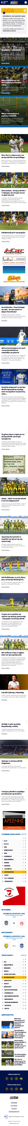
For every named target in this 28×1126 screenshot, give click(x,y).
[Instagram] (16, 1078)
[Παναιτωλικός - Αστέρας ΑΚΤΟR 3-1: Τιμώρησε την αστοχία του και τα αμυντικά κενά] (14, 180)
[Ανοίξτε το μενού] (25, 2)
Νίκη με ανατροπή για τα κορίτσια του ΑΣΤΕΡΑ (10, 115)
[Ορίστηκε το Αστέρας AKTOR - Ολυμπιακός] (14, 749)
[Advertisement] (14, 251)
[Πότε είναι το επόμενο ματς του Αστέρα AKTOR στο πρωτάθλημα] (14, 143)
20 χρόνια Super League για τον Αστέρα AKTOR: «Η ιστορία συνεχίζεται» (12, 436)
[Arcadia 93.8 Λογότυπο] (14, 2)
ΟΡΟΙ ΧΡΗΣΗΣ (14, 1105)
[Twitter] (11, 1078)
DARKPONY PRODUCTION (14, 1123)
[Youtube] (21, 1078)
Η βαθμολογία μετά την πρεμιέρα (13, 233)
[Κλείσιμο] (25, 10)
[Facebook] (6, 1078)
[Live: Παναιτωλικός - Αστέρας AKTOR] (7, 1053)
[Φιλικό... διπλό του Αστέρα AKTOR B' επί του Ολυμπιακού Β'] (14, 486)
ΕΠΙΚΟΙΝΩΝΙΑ (14, 1102)
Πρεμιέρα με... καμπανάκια (11, 50)
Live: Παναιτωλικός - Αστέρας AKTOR (20, 1055)
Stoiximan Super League (10, 834)
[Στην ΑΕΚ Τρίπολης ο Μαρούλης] (14, 682)
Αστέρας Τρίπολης (5, 93)
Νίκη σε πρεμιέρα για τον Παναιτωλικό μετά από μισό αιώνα (11, 82)
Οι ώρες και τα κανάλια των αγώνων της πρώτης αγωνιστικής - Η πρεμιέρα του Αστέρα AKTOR (13, 616)
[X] (11, 1089)
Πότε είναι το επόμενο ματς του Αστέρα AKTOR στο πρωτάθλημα (20, 1062)
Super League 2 (7, 955)
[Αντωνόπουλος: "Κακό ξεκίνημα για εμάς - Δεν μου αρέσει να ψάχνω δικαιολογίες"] (14, 295)
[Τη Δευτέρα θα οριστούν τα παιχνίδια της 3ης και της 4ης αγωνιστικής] (14, 525)
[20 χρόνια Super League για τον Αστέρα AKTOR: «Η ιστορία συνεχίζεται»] (14, 421)
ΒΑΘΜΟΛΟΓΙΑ (24, 834)
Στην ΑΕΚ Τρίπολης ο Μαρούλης (12, 692)
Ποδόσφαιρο (4, 320)
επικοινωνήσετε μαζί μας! (9, 31)
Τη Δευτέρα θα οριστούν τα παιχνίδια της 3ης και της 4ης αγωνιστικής (11, 539)
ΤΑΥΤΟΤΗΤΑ (14, 1108)
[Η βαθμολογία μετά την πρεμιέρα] (14, 220)
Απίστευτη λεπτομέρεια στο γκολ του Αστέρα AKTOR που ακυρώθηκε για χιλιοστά (13, 350)
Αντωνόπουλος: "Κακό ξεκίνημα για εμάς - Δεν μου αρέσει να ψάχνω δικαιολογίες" (13, 309)
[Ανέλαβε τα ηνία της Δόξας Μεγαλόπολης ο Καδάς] (14, 713)
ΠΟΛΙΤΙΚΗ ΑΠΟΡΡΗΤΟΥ (14, 1111)
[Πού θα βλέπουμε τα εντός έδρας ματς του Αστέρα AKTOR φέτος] (14, 565)
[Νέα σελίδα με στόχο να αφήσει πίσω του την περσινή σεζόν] (14, 642)
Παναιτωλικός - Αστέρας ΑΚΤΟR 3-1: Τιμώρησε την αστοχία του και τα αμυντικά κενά (13, 193)
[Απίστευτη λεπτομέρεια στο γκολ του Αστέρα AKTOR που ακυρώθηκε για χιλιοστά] (14, 336)
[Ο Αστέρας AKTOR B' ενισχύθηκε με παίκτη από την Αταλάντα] (14, 782)
